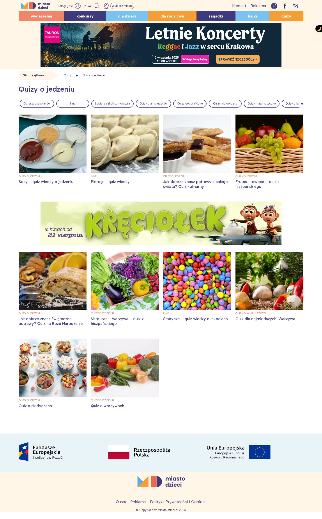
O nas (121, 501)
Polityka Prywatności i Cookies (178, 501)
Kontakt (239, 5)
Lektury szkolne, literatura (112, 103)
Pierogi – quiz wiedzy (110, 181)
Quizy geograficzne (190, 103)
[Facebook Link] (284, 5)
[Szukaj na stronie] (92, 6)
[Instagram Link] (274, 5)
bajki (252, 16)
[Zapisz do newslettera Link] (295, 5)
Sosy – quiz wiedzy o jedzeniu (46, 181)
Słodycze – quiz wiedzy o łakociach (195, 318)
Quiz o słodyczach (35, 405)
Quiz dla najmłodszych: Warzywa (265, 318)
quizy (286, 16)
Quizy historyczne (225, 103)
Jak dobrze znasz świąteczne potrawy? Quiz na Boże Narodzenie (51, 321)
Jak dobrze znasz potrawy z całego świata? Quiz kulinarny (195, 184)
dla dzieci (127, 16)
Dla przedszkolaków (36, 103)
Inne (73, 103)
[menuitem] (37, 104)
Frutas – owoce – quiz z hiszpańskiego (257, 184)
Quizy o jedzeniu (30, 176)
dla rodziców (172, 16)
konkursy (85, 16)
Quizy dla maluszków (153, 103)
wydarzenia (41, 16)
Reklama (258, 5)
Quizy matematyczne (262, 103)
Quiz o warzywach (107, 405)
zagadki (216, 16)
